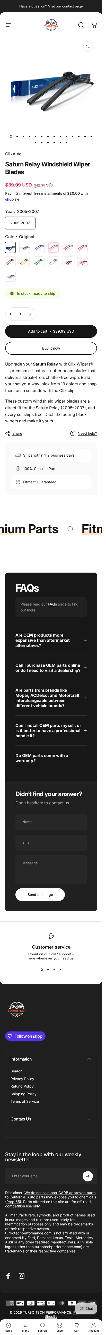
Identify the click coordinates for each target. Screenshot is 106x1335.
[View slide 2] (48, 969)
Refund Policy (22, 1086)
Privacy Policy (22, 1078)
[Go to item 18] (54, 142)
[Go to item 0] (11, 136)
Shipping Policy (24, 1094)
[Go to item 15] (36, 142)
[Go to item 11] (73, 136)
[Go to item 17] (48, 142)
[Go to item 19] (60, 142)
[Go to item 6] (42, 136)
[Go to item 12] (79, 136)
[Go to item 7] (48, 136)
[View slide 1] (42, 969)
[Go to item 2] (17, 136)
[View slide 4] (60, 969)
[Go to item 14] (91, 136)
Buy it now (51, 348)
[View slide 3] (54, 969)
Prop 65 (13, 1201)
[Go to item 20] (67, 142)
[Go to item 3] (23, 136)
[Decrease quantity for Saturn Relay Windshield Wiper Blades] (10, 314)
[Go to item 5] (36, 136)
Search (16, 1071)
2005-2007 (20, 223)
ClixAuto (13, 153)
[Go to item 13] (85, 136)
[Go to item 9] (60, 136)
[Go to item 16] (42, 142)
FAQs (52, 604)
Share (17, 433)
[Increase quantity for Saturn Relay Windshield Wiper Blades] (29, 314)
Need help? (87, 433)
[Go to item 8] (54, 136)
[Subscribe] (88, 1176)
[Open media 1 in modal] (88, 46)
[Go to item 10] (67, 136)
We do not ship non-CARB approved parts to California (50, 1194)
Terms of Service (25, 1101)
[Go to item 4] (29, 136)
